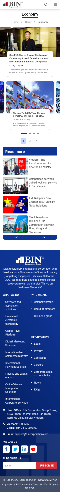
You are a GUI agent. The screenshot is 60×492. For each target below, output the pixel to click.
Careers (38, 364)
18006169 (24, 424)
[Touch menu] (55, 4)
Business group (43, 316)
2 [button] (30, 140)
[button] (36, 141)
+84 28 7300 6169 (26, 427)
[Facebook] (6, 449)
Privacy (38, 350)
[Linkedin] (24, 449)
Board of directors (44, 309)
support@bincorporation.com (31, 434)
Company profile (43, 302)
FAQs (37, 389)
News (28, 22)
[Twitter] (15, 449)
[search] (46, 4)
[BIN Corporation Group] (13, 5)
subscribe (47, 465)
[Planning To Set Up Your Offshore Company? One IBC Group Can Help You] (30, 97)
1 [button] (23, 140)
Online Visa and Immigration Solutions (14, 388)
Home (15, 22)
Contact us (40, 357)
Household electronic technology (11, 320)
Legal (37, 343)
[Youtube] (33, 449)
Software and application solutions (13, 305)
